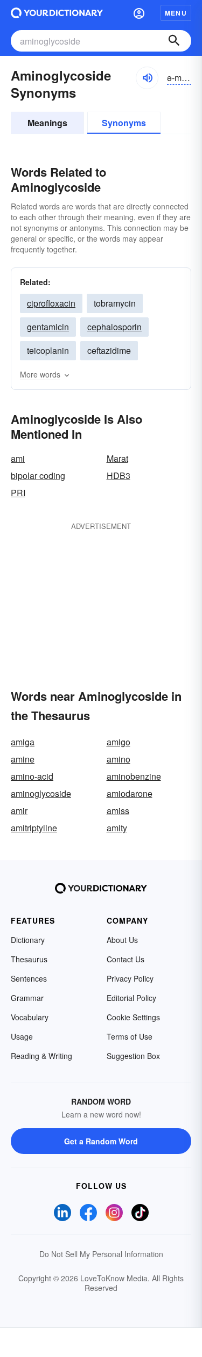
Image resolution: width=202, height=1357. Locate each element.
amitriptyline (34, 828)
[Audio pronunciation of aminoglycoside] (147, 78)
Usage (22, 1036)
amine (22, 759)
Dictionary (28, 939)
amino (118, 759)
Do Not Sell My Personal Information (101, 1254)
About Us (122, 939)
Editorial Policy (131, 997)
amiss (118, 810)
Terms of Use (129, 1036)
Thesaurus (29, 959)
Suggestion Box (133, 1055)
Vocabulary (29, 1017)
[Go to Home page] (57, 12)
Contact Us (125, 959)
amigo (118, 742)
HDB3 (118, 475)
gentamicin (48, 327)
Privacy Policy (130, 978)
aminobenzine (134, 776)
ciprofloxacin (51, 303)
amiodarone (129, 793)
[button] (139, 13)
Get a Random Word (101, 1141)
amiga (22, 742)
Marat (117, 458)
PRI (18, 493)
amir (19, 810)
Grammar (27, 997)
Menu (176, 13)
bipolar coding (38, 475)
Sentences (29, 978)
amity (117, 828)
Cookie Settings (133, 1017)
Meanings (47, 123)
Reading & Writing (41, 1055)
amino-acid (32, 776)
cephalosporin (114, 327)
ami (18, 458)
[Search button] (174, 40)
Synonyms (124, 123)
